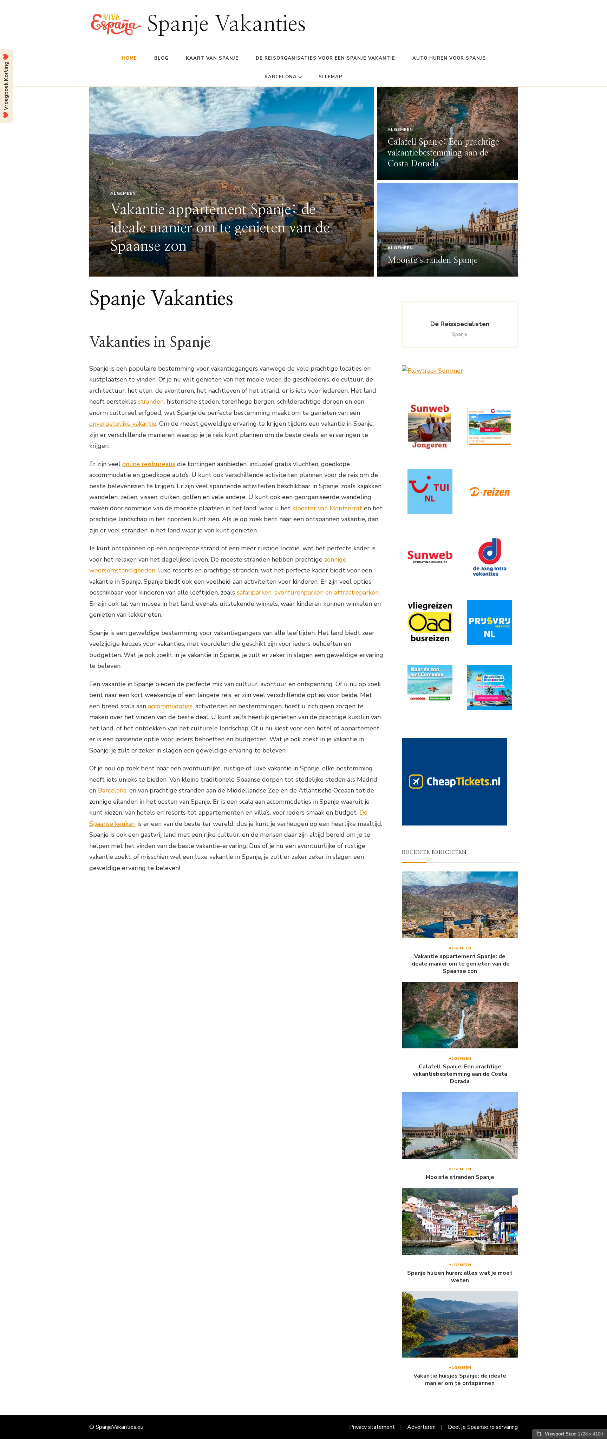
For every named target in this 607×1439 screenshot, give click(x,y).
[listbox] (303, 182)
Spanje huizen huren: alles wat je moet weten (460, 1276)
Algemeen (123, 193)
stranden (151, 401)
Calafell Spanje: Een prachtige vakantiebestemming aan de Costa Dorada (443, 153)
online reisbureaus (148, 464)
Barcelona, (113, 790)
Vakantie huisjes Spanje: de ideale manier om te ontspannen (459, 1379)
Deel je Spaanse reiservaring (483, 1427)
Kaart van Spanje (212, 58)
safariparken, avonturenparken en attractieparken (308, 592)
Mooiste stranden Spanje (432, 260)
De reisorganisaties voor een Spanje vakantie (325, 58)
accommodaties (170, 706)
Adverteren (421, 1427)
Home (129, 58)
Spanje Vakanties (226, 24)
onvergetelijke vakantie (122, 423)
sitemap (330, 77)
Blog (161, 58)
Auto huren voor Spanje (448, 58)
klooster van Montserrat (327, 508)
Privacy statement (372, 1427)
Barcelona (281, 77)
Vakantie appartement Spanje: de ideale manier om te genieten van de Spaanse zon (220, 228)
